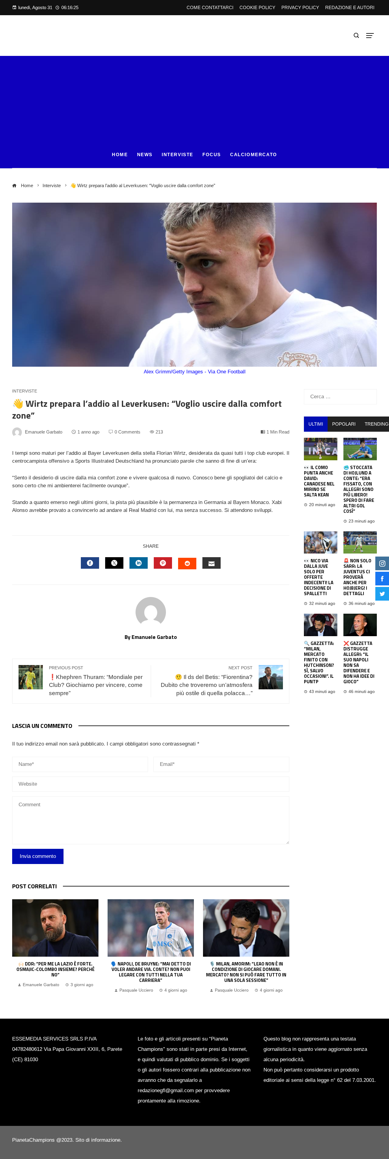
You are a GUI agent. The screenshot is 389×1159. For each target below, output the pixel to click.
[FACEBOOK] (90, 563)
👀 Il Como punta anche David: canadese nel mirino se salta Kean (319, 481)
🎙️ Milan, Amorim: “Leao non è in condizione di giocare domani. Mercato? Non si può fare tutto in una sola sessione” (246, 972)
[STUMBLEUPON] (187, 563)
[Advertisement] (194, 98)
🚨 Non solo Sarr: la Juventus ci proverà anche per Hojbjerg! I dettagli (357, 577)
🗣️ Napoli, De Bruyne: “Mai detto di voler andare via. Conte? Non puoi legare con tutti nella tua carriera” (151, 972)
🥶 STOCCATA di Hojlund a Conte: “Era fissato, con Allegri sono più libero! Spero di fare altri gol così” (358, 489)
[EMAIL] (211, 563)
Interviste (24, 391)
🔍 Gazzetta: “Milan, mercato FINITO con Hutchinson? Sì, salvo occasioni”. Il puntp (319, 662)
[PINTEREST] (163, 563)
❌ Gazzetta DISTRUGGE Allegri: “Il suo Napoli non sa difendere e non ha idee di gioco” (358, 662)
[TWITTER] (114, 563)
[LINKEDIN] (138, 563)
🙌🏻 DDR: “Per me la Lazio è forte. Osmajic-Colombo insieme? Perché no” (55, 969)
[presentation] (18, 947)
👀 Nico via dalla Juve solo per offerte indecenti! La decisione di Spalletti (318, 577)
